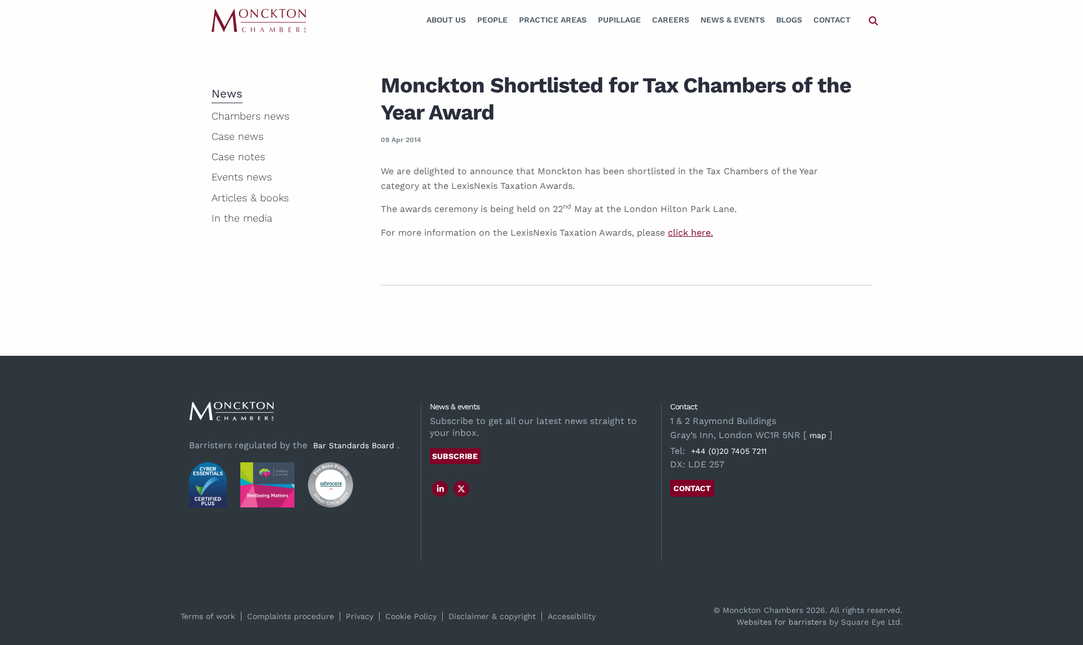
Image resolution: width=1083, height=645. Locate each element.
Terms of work (207, 616)
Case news (237, 136)
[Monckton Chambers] (259, 20)
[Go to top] (1062, 590)
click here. (690, 232)
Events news (242, 177)
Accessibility (572, 616)
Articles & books (250, 198)
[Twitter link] (461, 489)
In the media (242, 218)
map (817, 435)
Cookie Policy (411, 616)
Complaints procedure (290, 616)
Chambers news (250, 116)
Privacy (359, 616)
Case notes (238, 156)
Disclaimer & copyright (492, 616)
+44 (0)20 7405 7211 (729, 451)
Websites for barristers (781, 621)
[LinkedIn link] (440, 489)
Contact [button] (692, 488)
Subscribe (455, 456)
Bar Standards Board (353, 445)
